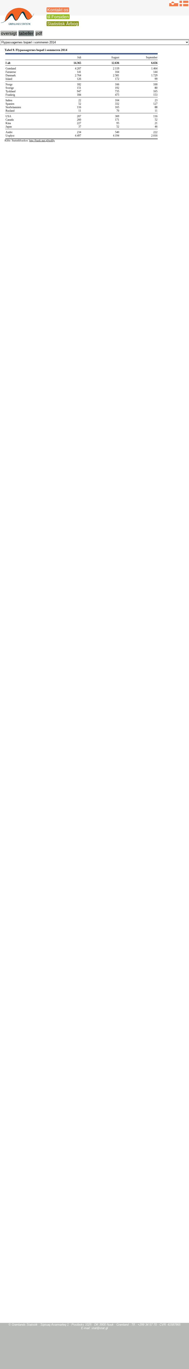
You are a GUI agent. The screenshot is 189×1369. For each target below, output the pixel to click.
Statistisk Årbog (62, 23)
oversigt (9, 33)
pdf (39, 33)
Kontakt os (57, 9)
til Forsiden (58, 16)
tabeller (26, 33)
